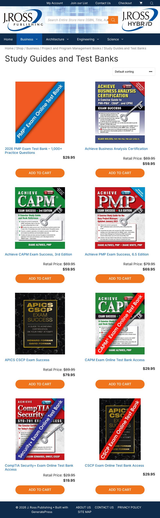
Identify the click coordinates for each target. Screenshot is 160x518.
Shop (20, 48)
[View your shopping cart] (141, 3)
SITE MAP (85, 512)
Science (113, 39)
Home (8, 39)
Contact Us (103, 3)
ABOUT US (83, 507)
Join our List (79, 3)
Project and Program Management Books (71, 48)
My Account (55, 3)
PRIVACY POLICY (129, 507)
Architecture (55, 39)
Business (26, 39)
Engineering (85, 39)
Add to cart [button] (40, 173)
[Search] (113, 20)
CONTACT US (104, 507)
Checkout (125, 3)
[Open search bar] (152, 3)
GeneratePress (41, 512)
